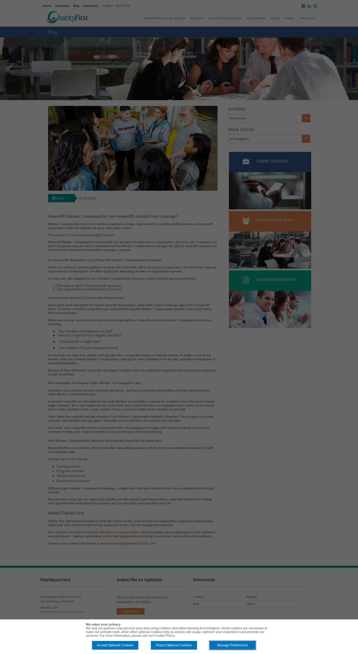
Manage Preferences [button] (232, 645)
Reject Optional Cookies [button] (174, 645)
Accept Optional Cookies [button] (115, 645)
